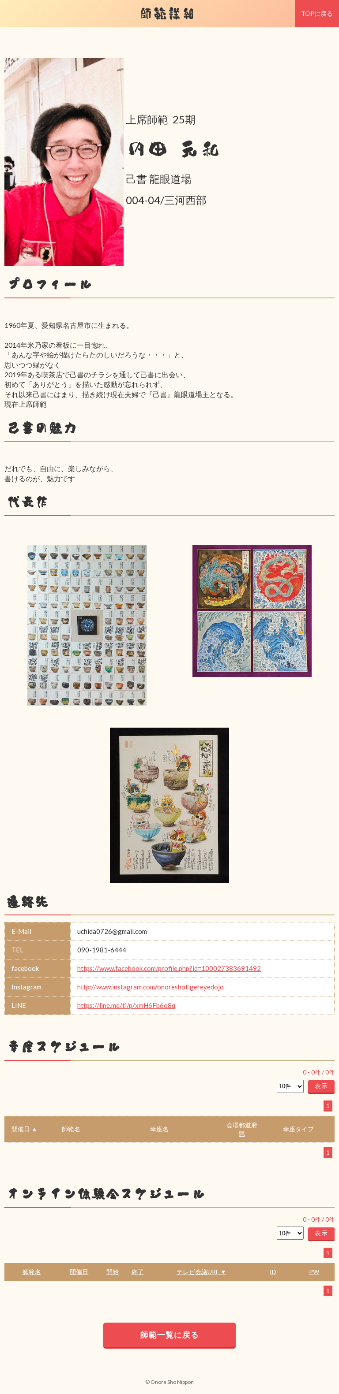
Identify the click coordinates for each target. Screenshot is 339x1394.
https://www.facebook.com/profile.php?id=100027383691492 (169, 968)
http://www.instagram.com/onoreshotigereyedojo (150, 987)
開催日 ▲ (24, 1129)
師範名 (71, 1129)
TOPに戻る (317, 13)
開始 (112, 1271)
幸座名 (159, 1129)
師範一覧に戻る (169, 1334)
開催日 (79, 1271)
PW (314, 1271)
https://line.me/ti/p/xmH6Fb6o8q (126, 1005)
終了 (138, 1271)
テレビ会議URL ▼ (201, 1271)
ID (273, 1271)
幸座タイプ (298, 1129)
